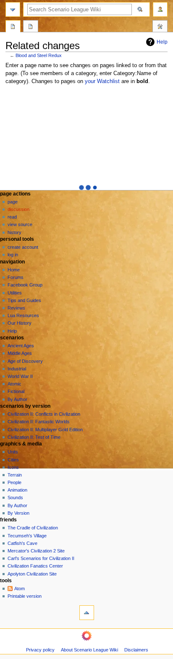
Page (13, 201)
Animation (17, 489)
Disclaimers (136, 649)
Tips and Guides (24, 300)
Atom (19, 588)
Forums (16, 277)
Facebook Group (25, 284)
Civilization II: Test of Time (34, 437)
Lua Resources (23, 315)
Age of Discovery (25, 361)
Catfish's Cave (22, 543)
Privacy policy (40, 649)
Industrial (17, 368)
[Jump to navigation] (12, 9)
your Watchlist (102, 81)
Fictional (16, 391)
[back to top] (86, 612)
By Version (18, 513)
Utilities (15, 292)
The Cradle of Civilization (33, 527)
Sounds (15, 497)
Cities (13, 459)
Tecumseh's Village (27, 535)
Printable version (25, 596)
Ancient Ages (21, 345)
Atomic (14, 383)
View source (20, 224)
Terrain (15, 474)
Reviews (16, 307)
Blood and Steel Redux (39, 55)
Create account (23, 247)
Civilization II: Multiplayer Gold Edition (45, 429)
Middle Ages (20, 353)
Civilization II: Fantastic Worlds (39, 421)
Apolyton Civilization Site (32, 573)
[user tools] (160, 9)
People (14, 482)
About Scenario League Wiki (89, 649)
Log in (13, 254)
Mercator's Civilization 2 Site (36, 550)
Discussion (18, 209)
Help (162, 42)
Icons (13, 467)
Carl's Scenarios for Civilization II (41, 558)
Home (14, 269)
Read (12, 216)
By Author (17, 399)
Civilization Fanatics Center (35, 565)
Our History (19, 323)
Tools (160, 27)
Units (13, 451)
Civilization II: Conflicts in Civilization (44, 414)
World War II (20, 376)
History (14, 232)
